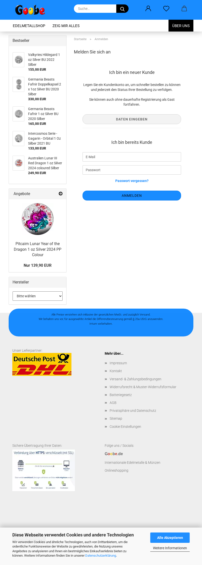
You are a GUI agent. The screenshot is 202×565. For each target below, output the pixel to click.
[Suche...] (122, 8)
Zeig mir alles (66, 26)
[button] (148, 8)
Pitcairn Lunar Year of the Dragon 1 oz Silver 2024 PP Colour (37, 249)
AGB (113, 403)
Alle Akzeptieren (170, 538)
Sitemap (116, 418)
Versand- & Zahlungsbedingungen (135, 379)
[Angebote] (61, 194)
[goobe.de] (31, 10)
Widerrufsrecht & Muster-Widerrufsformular (143, 387)
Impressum (118, 363)
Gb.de (114, 454)
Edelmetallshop (29, 26)
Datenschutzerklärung (100, 555)
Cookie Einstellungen (125, 427)
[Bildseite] (38, 219)
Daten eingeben (132, 119)
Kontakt (116, 371)
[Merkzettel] (166, 8)
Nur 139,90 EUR (37, 265)
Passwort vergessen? (132, 181)
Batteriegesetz (121, 395)
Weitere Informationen (170, 548)
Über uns (181, 26)
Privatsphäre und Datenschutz (133, 411)
